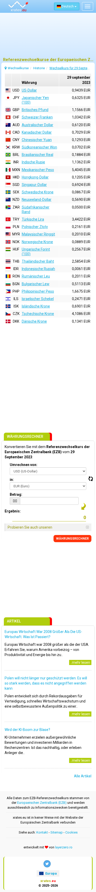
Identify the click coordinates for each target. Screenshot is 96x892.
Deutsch (67, 6)
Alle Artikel (82, 776)
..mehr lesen (80, 662)
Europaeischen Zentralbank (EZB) (42, 803)
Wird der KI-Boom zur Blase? (27, 730)
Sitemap (56, 832)
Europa (51, 873)
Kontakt (42, 832)
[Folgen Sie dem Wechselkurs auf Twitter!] (47, 863)
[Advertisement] (48, 37)
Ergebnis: (13, 511)
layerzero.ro (63, 847)
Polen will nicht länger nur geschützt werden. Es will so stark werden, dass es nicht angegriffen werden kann (46, 683)
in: (12, 480)
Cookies (71, 832)
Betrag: (16, 494)
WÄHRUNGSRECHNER (72, 538)
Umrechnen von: (23, 465)
